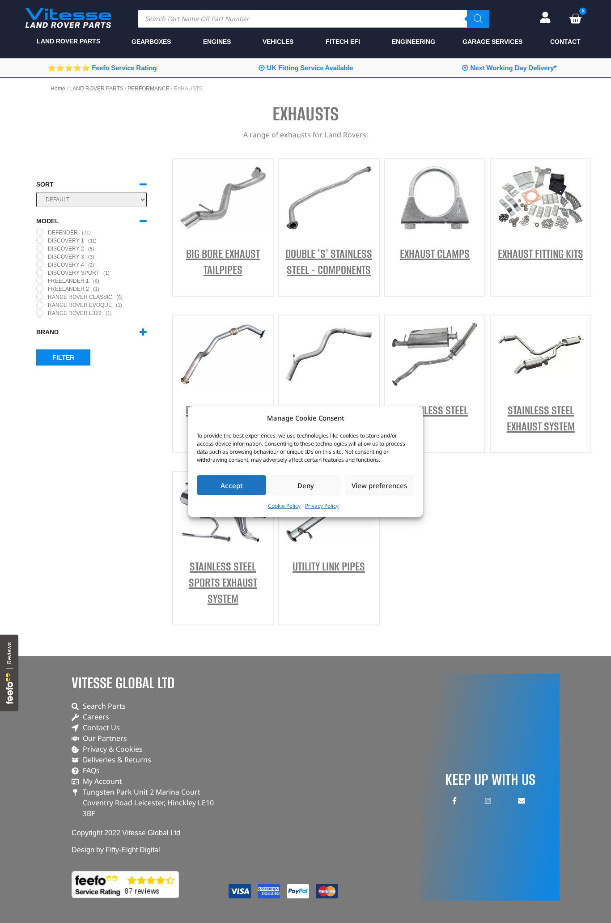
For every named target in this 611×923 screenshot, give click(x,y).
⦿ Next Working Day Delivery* (509, 68)
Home (58, 88)
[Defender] (39, 232)
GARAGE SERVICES (492, 41)
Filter (63, 357)
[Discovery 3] (39, 256)
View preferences (379, 485)
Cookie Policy (284, 506)
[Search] (478, 19)
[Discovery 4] (39, 264)
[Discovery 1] (39, 240)
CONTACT (565, 41)
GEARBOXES (151, 41)
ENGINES (217, 41)
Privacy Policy (322, 506)
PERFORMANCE (148, 88)
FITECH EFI (343, 41)
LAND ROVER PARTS (96, 88)
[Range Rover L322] (39, 312)
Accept (232, 485)
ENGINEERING (413, 41)
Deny (305, 485)
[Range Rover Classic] (39, 296)
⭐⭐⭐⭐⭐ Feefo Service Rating (102, 68)
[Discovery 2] (39, 248)
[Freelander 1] (39, 280)
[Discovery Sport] (39, 272)
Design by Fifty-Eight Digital (116, 850)
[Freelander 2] (39, 288)
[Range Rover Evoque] (39, 304)
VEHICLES (278, 41)
